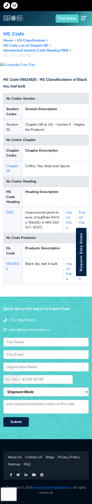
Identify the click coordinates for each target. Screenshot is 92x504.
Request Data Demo (81, 252)
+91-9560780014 (22, 320)
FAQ (27, 464)
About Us (15, 457)
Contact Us (33, 457)
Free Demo (67, 18)
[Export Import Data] (9, 18)
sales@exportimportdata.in (29, 329)
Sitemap (14, 464)
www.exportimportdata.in (52, 487)
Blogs (50, 457)
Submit (16, 422)
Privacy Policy (69, 457)
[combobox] (12, 379)
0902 (10, 212)
